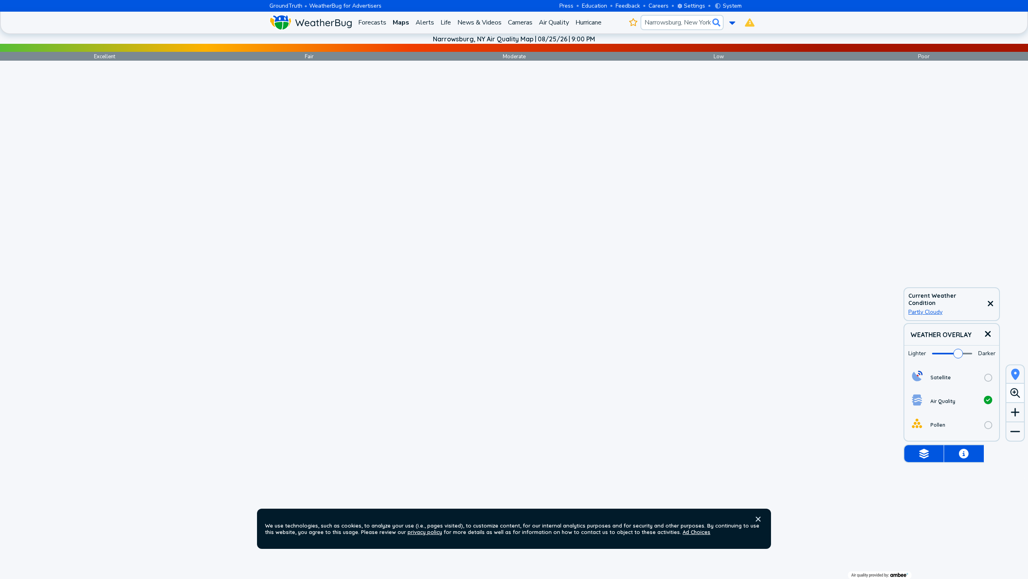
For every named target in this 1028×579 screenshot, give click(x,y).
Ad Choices (696, 532)
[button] (758, 519)
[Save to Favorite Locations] (633, 22)
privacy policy (425, 532)
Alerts (425, 22)
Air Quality (554, 22)
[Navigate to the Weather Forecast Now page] (310, 22)
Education (594, 6)
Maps (401, 22)
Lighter (917, 353)
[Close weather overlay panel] (988, 334)
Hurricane (588, 22)
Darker (986, 353)
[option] (951, 377)
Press (566, 6)
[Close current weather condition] (990, 304)
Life (446, 22)
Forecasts (372, 22)
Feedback (628, 6)
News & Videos (479, 22)
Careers (659, 6)
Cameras (520, 22)
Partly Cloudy (925, 312)
